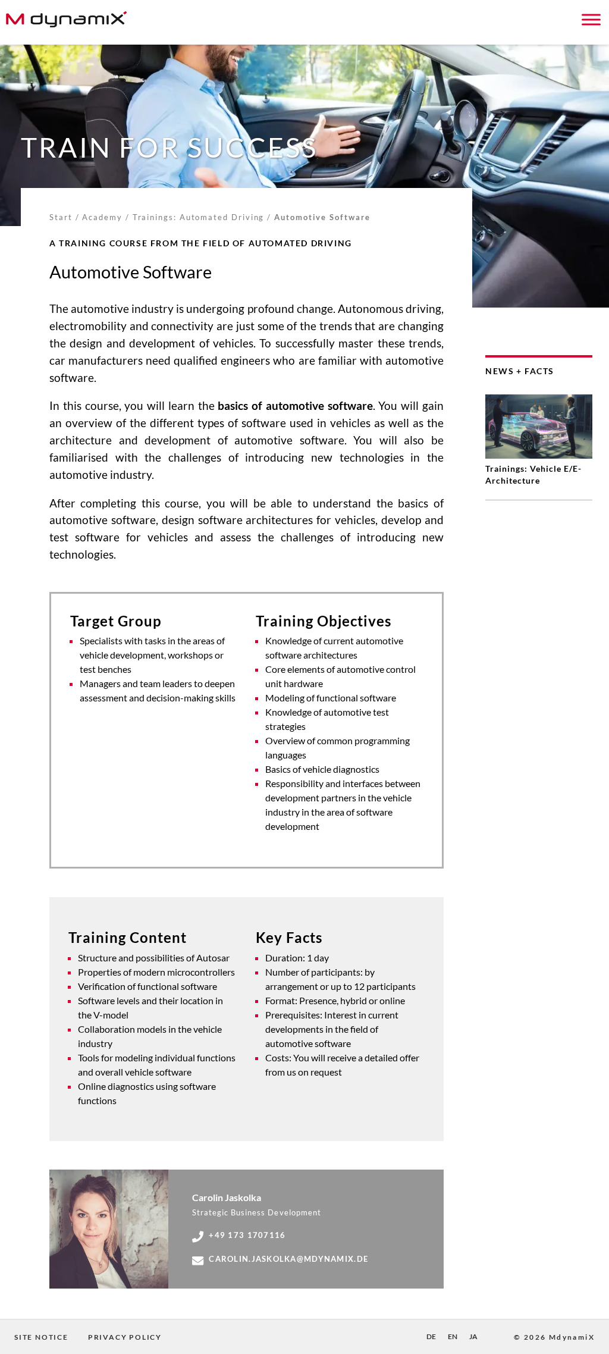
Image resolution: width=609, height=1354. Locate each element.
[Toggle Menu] (591, 19)
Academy (102, 217)
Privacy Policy (125, 1337)
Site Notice (41, 1337)
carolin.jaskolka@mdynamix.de (288, 1259)
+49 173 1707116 (247, 1235)
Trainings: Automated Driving (199, 217)
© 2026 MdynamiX (554, 1337)
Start (61, 217)
